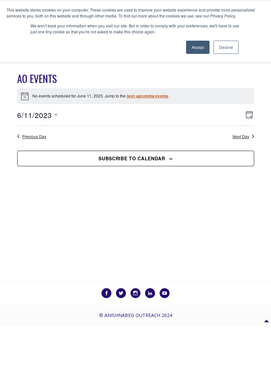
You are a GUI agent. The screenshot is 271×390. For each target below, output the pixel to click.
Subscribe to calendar (131, 158)
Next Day (241, 136)
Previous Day (34, 136)
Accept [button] (198, 47)
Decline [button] (226, 47)
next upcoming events (147, 96)
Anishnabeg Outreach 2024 (138, 315)
